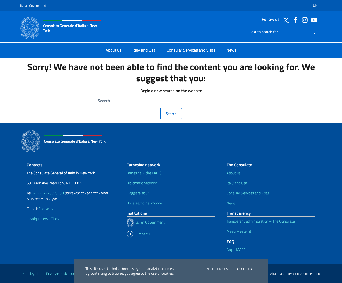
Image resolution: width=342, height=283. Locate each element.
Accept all (247, 269)
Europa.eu (142, 234)
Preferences (216, 269)
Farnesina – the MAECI (144, 173)
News (231, 203)
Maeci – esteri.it (239, 231)
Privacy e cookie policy (62, 273)
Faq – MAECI (237, 249)
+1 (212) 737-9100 (48, 193)
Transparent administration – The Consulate (261, 221)
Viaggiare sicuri (138, 193)
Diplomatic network (142, 183)
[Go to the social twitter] (285, 19)
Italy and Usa (237, 183)
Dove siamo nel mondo (144, 203)
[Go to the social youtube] (313, 19)
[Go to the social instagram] (303, 19)
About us (233, 173)
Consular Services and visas (248, 193)
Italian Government (33, 5)
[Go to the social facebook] (294, 19)
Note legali (30, 273)
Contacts (46, 208)
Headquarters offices (43, 218)
